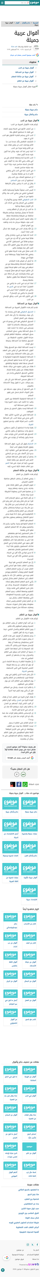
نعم (23, 774)
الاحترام (30, 443)
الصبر (7, 463)
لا (16, 774)
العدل (19, 700)
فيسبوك (18, 784)
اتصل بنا (36, 1250)
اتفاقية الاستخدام (33, 1254)
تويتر (12, 784)
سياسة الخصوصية (18, 1254)
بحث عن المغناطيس (31, 1204)
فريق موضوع (19, 1259)
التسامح (14, 180)
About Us (35, 1259)
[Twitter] (32, 1244)
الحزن (11, 286)
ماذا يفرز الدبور (33, 1194)
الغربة (31, 424)
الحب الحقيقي (28, 199)
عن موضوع (20, 1250)
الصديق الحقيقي (26, 311)
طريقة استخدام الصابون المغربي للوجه (24, 1222)
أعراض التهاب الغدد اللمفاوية (27, 1227)
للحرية (24, 671)
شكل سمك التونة (32, 1218)
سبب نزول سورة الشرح (30, 1208)
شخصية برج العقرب (31, 1199)
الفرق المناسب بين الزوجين (28, 1213)
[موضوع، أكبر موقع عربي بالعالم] (34, 3)
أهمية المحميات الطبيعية (29, 1232)
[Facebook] (37, 1244)
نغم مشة (14, 46)
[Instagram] (28, 1244)
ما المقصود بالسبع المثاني (28, 1189)
